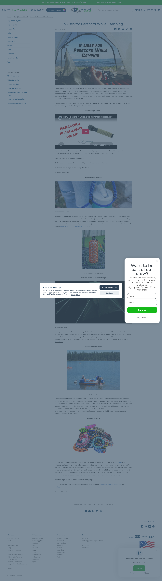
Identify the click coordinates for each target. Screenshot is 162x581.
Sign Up (142, 310)
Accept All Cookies (109, 287)
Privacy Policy (75, 295)
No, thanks (142, 317)
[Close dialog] (157, 261)
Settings (109, 293)
